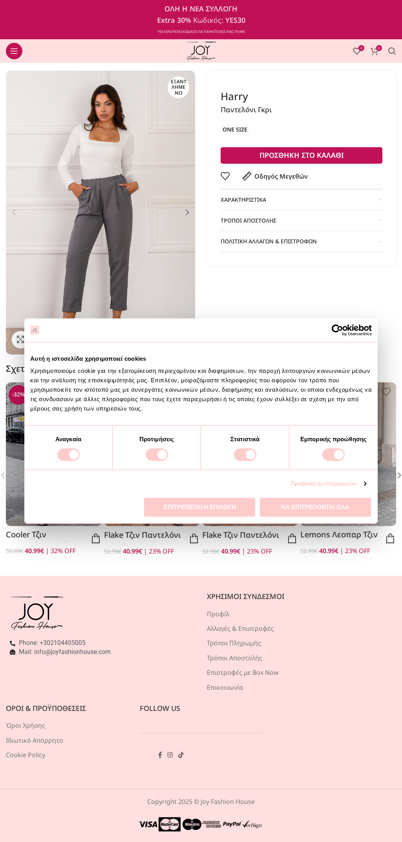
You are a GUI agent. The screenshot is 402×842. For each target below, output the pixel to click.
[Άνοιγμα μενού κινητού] (14, 51)
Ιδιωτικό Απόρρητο (34, 740)
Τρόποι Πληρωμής (234, 643)
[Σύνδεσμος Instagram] (170, 755)
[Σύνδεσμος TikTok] (180, 755)
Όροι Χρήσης (25, 725)
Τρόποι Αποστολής (234, 658)
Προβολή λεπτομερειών (324, 483)
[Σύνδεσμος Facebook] (160, 755)
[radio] (235, 130)
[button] (14, 212)
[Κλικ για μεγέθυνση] (20, 340)
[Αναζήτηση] (392, 51)
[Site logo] (201, 50)
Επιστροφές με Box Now (243, 672)
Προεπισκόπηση (96, 538)
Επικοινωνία (225, 687)
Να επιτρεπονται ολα (315, 507)
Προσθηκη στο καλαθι (301, 155)
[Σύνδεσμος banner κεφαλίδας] (201, 19)
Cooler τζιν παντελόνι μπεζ (36, 540)
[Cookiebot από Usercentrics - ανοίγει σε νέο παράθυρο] (337, 330)
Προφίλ (218, 614)
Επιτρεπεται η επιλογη (200, 507)
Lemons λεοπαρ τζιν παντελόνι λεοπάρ (339, 540)
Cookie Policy (25, 755)
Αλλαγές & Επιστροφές (240, 628)
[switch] (157, 454)
